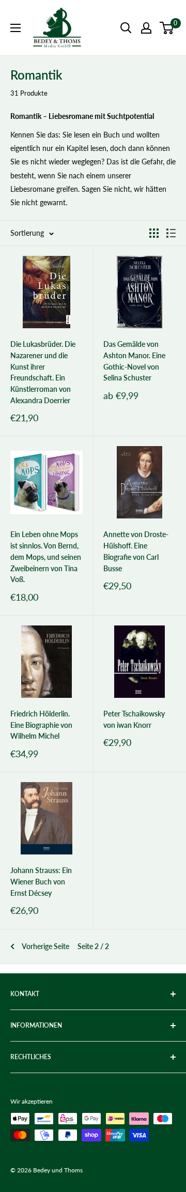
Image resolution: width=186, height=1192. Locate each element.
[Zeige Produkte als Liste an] (171, 233)
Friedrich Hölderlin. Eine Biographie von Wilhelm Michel (41, 724)
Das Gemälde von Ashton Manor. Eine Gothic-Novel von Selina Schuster (134, 361)
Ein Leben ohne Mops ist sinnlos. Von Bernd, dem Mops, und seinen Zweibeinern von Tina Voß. (45, 557)
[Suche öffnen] (126, 28)
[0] (167, 28)
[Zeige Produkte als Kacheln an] (154, 233)
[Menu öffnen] (15, 28)
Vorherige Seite (45, 946)
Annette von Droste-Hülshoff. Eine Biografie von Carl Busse (135, 551)
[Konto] (146, 28)
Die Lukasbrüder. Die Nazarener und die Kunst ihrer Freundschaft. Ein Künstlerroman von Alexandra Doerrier (42, 372)
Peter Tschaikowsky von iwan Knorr (134, 719)
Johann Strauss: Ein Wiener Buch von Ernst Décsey (41, 881)
